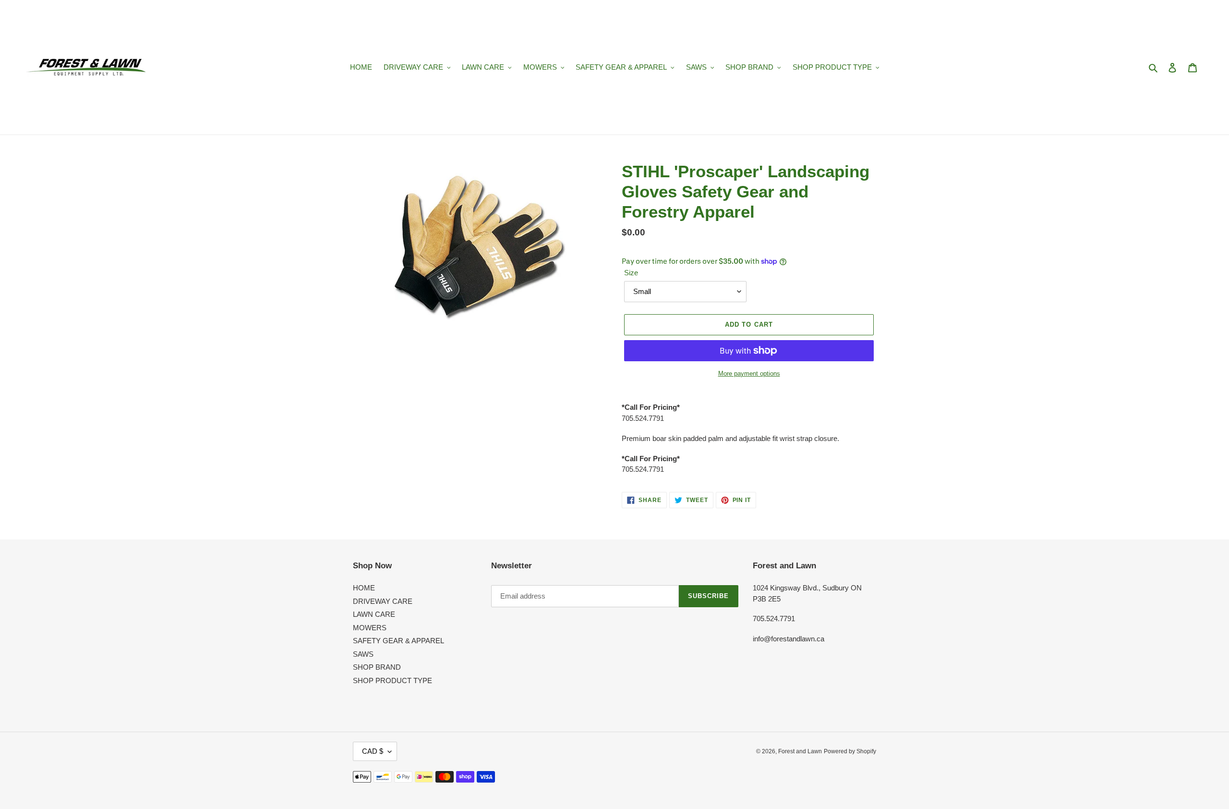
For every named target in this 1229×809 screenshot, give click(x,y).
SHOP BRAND (377, 667)
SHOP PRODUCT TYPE (392, 680)
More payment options (749, 373)
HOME (364, 588)
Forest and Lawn (800, 751)
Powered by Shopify (850, 751)
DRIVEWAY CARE (382, 601)
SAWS (363, 654)
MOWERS (369, 628)
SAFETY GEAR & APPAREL (398, 641)
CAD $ (372, 751)
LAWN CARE (374, 614)
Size (631, 273)
